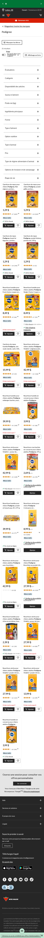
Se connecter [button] (22, 783)
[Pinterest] (26, 879)
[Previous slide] (3, 4)
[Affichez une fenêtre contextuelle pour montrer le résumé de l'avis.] (19, 214)
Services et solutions (9, 808)
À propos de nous (8, 816)
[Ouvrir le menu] (3, 15)
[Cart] (40, 15)
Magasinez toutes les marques (17, 26)
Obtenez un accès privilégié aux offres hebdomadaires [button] (21, 936)
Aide (3, 800)
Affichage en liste (34, 55)
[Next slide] (41, 4)
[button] (9, 225)
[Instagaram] (15, 879)
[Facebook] (4, 879)
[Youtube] (21, 879)
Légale (4, 824)
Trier (8, 51)
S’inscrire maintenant (31, 791)
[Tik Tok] (31, 879)
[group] (11, 218)
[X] (10, 879)
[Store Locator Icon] (3, 10)
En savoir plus (7, 862)
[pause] (6, 4)
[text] (11, 214)
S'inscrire (7, 846)
